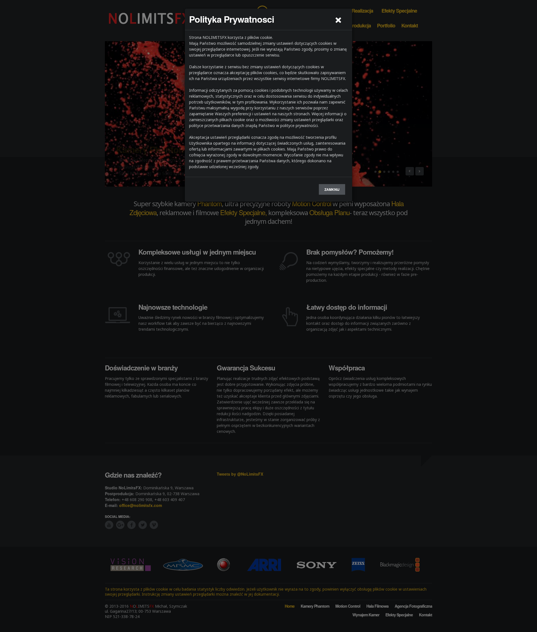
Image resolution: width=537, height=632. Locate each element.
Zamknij (332, 189)
